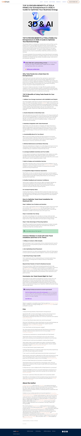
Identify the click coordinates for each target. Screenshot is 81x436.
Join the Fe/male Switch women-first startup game (36, 292)
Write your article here (33, 69)
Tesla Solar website (49, 164)
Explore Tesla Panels (27, 317)
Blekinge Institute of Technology (46, 399)
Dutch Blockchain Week (30, 416)
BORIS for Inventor (30, 431)
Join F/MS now (28, 298)
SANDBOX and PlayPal (48, 304)
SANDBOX (44, 103)
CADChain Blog (38, 431)
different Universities (27, 417)
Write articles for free (52, 358)
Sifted (47, 416)
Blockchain (41, 394)
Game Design (30, 395)
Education (25, 394)
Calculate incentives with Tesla (39, 345)
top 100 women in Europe (50, 413)
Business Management (33, 394)
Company (64, 1)
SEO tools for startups (45, 412)
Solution (46, 1)
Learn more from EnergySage (35, 325)
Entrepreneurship (48, 394)
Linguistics (53, 393)
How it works (52, 1)
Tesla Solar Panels (54, 303)
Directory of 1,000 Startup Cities (37, 408)
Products (58, 1)
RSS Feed (53, 431)
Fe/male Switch (35, 405)
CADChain (45, 407)
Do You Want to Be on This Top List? (33, 231)
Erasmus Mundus (40, 401)
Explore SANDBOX (27, 372)
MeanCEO (41, 385)
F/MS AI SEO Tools (28, 268)
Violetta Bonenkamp (27, 385)
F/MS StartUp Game (35, 208)
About (41, 1)
